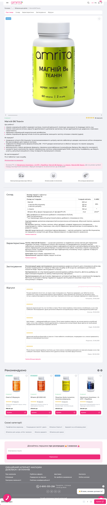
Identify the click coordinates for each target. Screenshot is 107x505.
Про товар (9, 12)
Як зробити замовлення (63, 477)
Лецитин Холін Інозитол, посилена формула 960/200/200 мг (65, 398)
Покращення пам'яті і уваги (36, 427)
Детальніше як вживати (14, 160)
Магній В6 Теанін (78, 165)
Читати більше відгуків (33, 359)
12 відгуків (65, 402)
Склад (18, 12)
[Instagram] (51, 491)
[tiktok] (59, 491)
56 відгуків (98, 118)
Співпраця (9, 477)
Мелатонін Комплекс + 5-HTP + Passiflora (32, 165)
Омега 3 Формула (13, 397)
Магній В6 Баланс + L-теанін (60, 165)
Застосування (41, 12)
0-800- (47, 486)
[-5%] (98, 3)
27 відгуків (15, 402)
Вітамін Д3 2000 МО (38, 397)
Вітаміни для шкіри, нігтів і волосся (19, 432)
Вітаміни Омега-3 (56, 427)
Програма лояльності (13, 480)
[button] (6, 115)
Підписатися (53, 457)
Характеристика (28, 12)
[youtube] (55, 491)
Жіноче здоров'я (41, 432)
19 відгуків (40, 402)
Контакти (82, 474)
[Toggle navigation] (7, 3)
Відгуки (51, 12)
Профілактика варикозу (14, 427)
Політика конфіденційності (40, 480)
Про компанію (10, 474)
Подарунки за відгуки (38, 477)
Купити (98, 501)
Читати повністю (30, 234)
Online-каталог (84, 477)
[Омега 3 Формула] (16, 384)
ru (96, 3)
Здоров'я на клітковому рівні (75, 427)
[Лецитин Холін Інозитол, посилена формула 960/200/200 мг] (65, 384)
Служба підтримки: (53, 498)
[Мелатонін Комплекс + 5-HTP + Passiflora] (90, 384)
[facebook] (47, 491)
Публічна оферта (36, 474)
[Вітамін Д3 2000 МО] (41, 384)
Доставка (57, 474)
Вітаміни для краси (57, 432)
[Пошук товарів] (88, 3)
